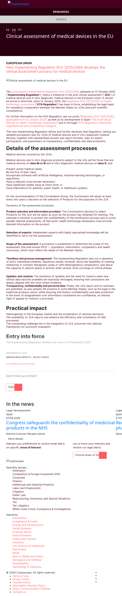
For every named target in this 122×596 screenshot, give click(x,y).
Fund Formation (22, 535)
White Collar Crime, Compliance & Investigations (42, 509)
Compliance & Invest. (25, 521)
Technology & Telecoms (27, 567)
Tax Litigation (21, 505)
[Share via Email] (25, 51)
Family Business (22, 528)
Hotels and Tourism (24, 539)
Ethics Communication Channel (31, 588)
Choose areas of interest (90, 454)
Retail (16, 553)
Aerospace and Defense (27, 560)
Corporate (19, 477)
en (14, 30)
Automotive (20, 518)
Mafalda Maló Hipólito (18, 357)
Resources (61, 11)
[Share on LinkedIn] (19, 51)
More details (15, 438)
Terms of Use (21, 576)
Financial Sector (22, 532)
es (8, 30)
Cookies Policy (21, 582)
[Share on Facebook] (7, 51)
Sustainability (21, 563)
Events (61, 19)
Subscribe (14, 386)
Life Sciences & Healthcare (20, 364)
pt (20, 30)
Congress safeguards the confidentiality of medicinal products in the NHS (60, 425)
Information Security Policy (29, 585)
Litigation (18, 491)
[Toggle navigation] (4, 4)
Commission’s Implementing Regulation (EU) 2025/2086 (45, 91)
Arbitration (19, 470)
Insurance (18, 542)
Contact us (19, 591)
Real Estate (19, 549)
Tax (15, 502)
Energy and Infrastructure (28, 525)
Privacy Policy (21, 579)
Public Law (19, 495)
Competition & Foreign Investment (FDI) (36, 474)
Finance (17, 481)
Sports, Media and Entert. (28, 556)
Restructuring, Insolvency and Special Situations (41, 498)
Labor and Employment (27, 488)
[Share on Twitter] (13, 51)
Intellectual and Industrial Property (33, 484)
